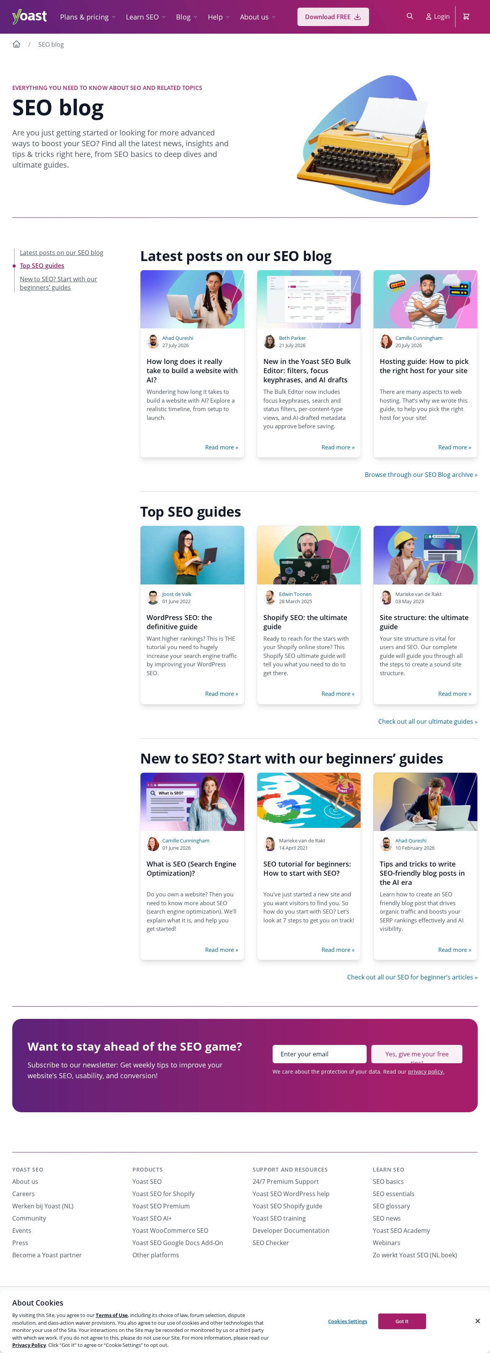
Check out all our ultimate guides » (428, 721)
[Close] (477, 1320)
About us (254, 16)
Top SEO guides (42, 265)
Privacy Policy (29, 1345)
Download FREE (328, 17)
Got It (402, 1320)
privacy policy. (426, 1071)
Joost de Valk (176, 594)
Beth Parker (292, 338)
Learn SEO (142, 16)
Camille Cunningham (419, 338)
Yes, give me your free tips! (417, 1056)
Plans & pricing (84, 16)
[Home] (16, 45)
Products (147, 1169)
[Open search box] (410, 17)
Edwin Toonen (295, 594)
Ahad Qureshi (177, 338)
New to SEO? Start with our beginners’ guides (58, 283)
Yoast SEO (27, 1169)
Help (215, 16)
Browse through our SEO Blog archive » (421, 474)
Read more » (221, 447)
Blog (183, 16)
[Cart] (467, 17)
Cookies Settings (347, 1320)
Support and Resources (290, 1169)
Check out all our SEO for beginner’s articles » (412, 977)
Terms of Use (112, 1315)
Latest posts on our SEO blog (61, 252)
